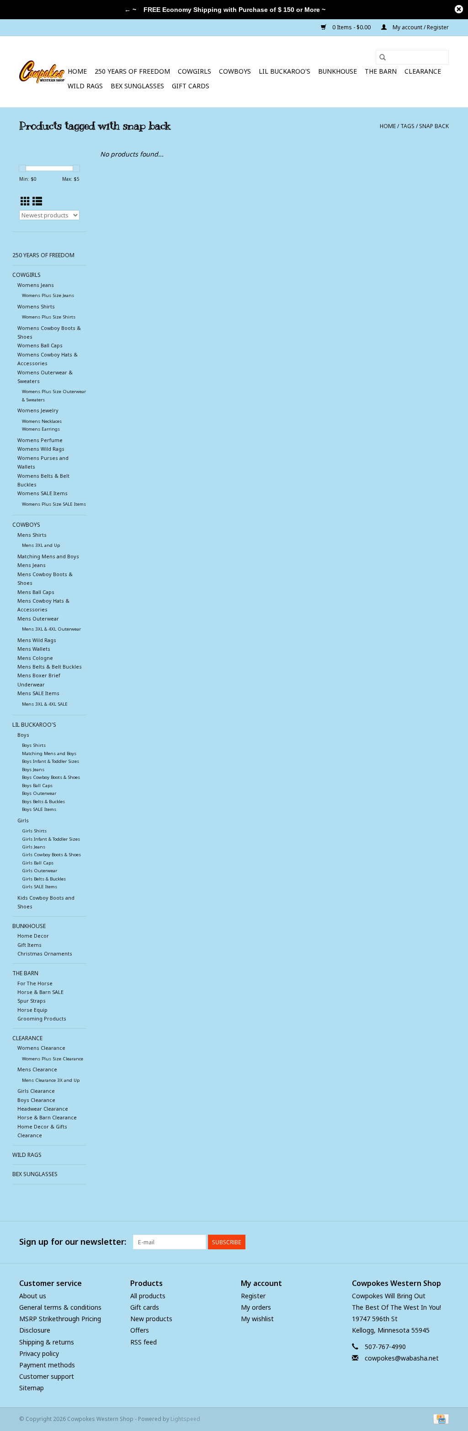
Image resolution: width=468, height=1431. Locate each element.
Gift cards (190, 85)
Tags (407, 126)
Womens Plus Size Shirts (48, 317)
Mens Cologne (35, 657)
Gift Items (29, 944)
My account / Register (420, 27)
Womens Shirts (36, 306)
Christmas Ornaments (44, 953)
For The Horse (35, 983)
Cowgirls (194, 71)
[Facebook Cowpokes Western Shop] (408, 1242)
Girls (23, 820)
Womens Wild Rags (40, 448)
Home (77, 71)
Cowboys (235, 71)
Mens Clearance (37, 1069)
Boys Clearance (36, 1099)
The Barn (381, 71)
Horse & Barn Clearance (47, 1117)
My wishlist (257, 1318)
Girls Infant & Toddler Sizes (51, 839)
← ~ (130, 9)
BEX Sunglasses (137, 85)
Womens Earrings (41, 429)
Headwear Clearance (42, 1108)
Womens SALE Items (42, 493)
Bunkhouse (337, 71)
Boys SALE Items (39, 809)
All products (147, 1295)
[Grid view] (25, 201)
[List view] (37, 201)
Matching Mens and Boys (48, 556)
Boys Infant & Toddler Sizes (50, 761)
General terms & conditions (60, 1307)
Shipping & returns (46, 1342)
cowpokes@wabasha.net (402, 1358)
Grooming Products (41, 1018)
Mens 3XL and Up (41, 545)
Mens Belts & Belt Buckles (49, 666)
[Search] (382, 57)
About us (32, 1295)
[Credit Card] (439, 1419)
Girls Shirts (34, 831)
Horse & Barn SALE (40, 991)
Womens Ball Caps (40, 345)
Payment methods (47, 1365)
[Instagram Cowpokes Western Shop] (441, 1242)
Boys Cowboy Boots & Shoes (51, 777)
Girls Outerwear (39, 871)
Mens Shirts (32, 534)
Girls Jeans (33, 847)
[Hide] (459, 9)
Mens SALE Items (38, 693)
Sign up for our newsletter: (72, 1242)
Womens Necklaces (42, 421)
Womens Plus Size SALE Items (54, 504)
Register (253, 1295)
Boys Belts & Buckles (43, 802)
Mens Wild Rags (36, 640)
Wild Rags (85, 85)
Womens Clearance (41, 1047)
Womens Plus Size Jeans (48, 295)
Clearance (422, 71)
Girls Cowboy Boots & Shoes (51, 855)
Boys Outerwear (39, 793)
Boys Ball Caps (37, 785)
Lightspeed (185, 1419)
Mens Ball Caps (35, 592)
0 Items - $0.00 (351, 27)
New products (151, 1318)
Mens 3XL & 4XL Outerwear (51, 629)
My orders (256, 1307)
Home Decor (33, 935)
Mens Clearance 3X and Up (51, 1080)
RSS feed (143, 1342)
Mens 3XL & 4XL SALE (45, 704)
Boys (23, 734)
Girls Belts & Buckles (44, 879)
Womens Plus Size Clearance (52, 1059)
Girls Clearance (36, 1090)
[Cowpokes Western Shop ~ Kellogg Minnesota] (42, 71)
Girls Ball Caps (37, 863)
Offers (139, 1330)
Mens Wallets (33, 648)
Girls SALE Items (39, 887)
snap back (434, 126)
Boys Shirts (34, 745)
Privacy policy (39, 1353)
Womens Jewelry (37, 410)
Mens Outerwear (38, 618)
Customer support (46, 1376)
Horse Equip (32, 1009)
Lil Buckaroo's (284, 71)
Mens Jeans (31, 565)
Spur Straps (31, 1000)
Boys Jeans (33, 769)
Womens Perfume (40, 440)
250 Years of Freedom (132, 71)
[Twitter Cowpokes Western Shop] (425, 1242)
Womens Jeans (35, 284)
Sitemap (31, 1387)
